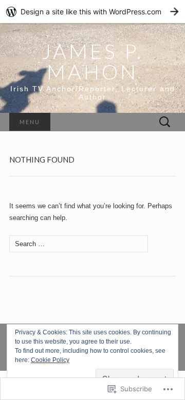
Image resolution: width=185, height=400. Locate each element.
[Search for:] (165, 122)
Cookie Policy (50, 360)
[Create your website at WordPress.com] (92, 11)
